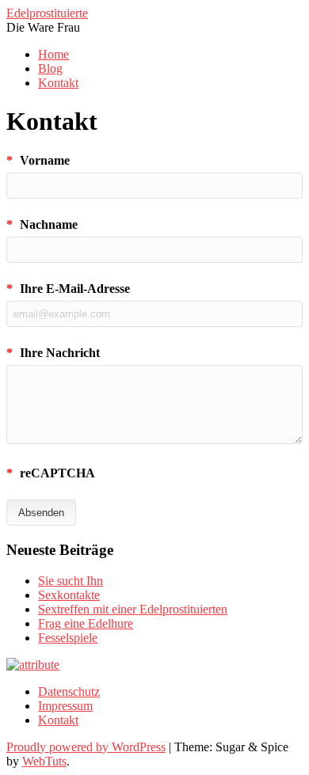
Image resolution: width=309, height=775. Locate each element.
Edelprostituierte (47, 13)
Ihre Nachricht (53, 352)
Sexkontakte (69, 595)
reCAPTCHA (50, 473)
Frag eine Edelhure (85, 623)
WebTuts (44, 761)
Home (53, 54)
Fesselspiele (67, 637)
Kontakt (58, 82)
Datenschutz (69, 691)
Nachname (42, 224)
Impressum (65, 705)
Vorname (38, 160)
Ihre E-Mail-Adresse (68, 288)
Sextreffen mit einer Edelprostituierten (132, 609)
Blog (50, 68)
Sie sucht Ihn (70, 580)
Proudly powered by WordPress (86, 747)
